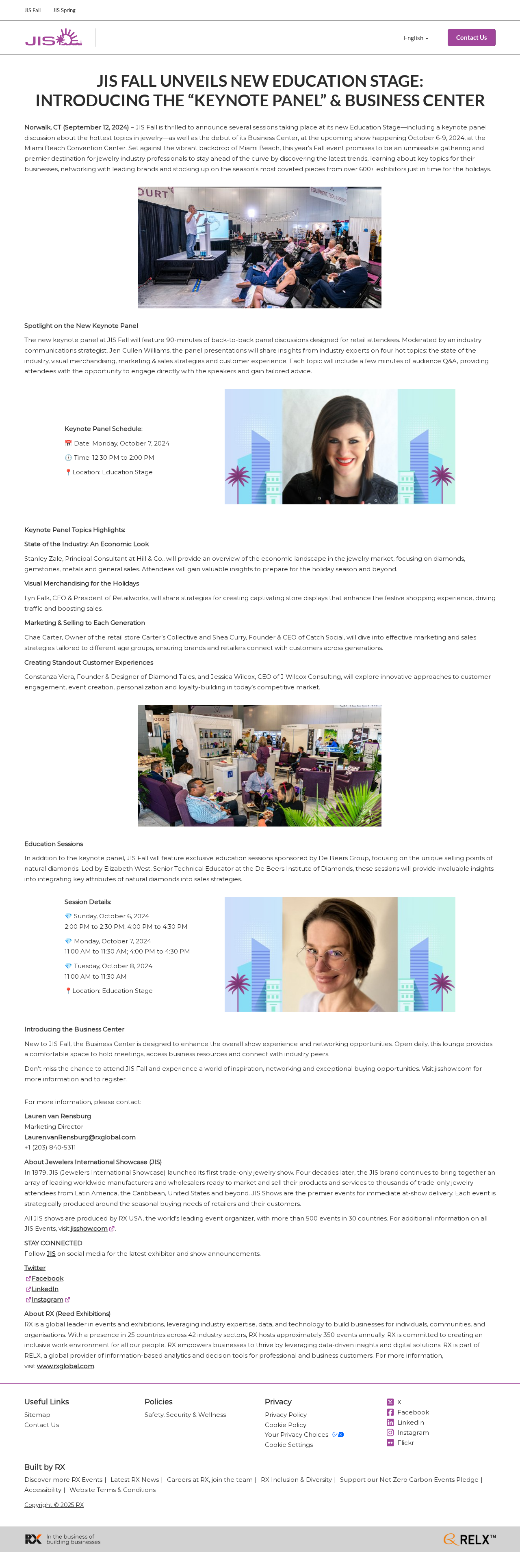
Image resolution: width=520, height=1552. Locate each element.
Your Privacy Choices (296, 1434)
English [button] (414, 37)
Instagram (47, 1299)
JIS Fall (32, 10)
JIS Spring (64, 10)
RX (28, 1324)
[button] (472, 38)
